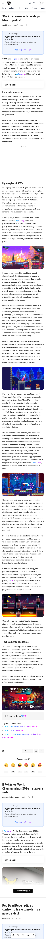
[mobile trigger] (4, 3)
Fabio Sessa (6, 918)
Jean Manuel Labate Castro (10, 797)
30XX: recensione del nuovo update (21, 726)
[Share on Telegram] (27, 935)
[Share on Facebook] (13, 935)
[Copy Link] (32, 935)
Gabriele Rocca (6, 25)
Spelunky (20, 220)
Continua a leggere (23, 891)
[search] (30, 3)
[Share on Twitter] (18, 935)
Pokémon (8, 831)
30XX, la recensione (14, 730)
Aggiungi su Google (23, 50)
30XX (10, 580)
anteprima (20, 74)
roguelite (16, 59)
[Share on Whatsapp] (23, 935)
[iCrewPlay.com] (8, 3)
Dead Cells (36, 463)
